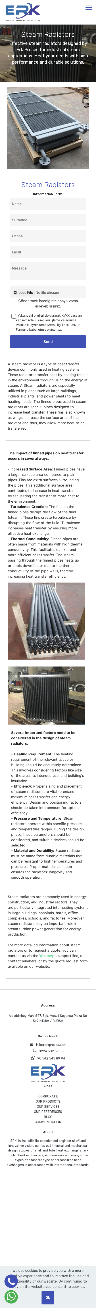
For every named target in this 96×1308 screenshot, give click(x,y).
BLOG (48, 1117)
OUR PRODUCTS (48, 1101)
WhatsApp (48, 955)
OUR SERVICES (48, 1107)
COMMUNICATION (48, 1122)
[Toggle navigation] (89, 7)
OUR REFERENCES (48, 1112)
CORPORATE (48, 1096)
